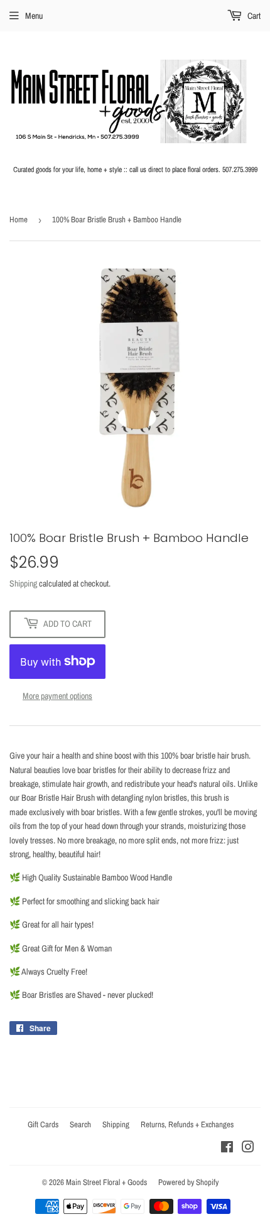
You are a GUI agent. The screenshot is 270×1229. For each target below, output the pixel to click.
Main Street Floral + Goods (106, 1182)
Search (80, 1124)
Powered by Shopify (188, 1182)
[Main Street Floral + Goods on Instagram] (248, 1148)
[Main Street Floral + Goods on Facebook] (227, 1148)
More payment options (57, 695)
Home (18, 219)
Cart (253, 15)
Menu (34, 15)
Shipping (23, 583)
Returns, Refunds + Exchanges (187, 1124)
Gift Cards (43, 1124)
